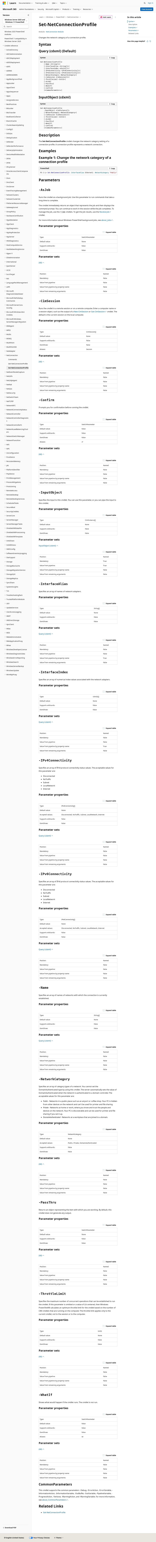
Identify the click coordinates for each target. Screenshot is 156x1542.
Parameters (132, 30)
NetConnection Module (55, 32)
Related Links (133, 33)
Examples (132, 27)
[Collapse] (28, 15)
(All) (40, 262)
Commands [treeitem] (12, 359)
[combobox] (16, 21)
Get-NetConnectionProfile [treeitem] (18, 364)
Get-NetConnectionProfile (54, 1512)
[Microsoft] (4, 3)
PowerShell (60, 17)
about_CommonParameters (54, 1500)
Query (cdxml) (45, 634)
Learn (41, 17)
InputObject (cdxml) (47, 545)
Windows (49, 17)
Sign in (150, 3)
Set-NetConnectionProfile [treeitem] (18, 368)
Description (132, 24)
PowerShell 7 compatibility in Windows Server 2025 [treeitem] (16, 40)
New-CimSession (81, 311)
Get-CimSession (98, 311)
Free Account (147, 9)
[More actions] (115, 17)
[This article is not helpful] (150, 41)
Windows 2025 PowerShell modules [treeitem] (15, 33)
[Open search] (144, 3)
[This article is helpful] (147, 41)
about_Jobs (106, 220)
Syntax (131, 21)
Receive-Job (104, 212)
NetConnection (73, 17)
